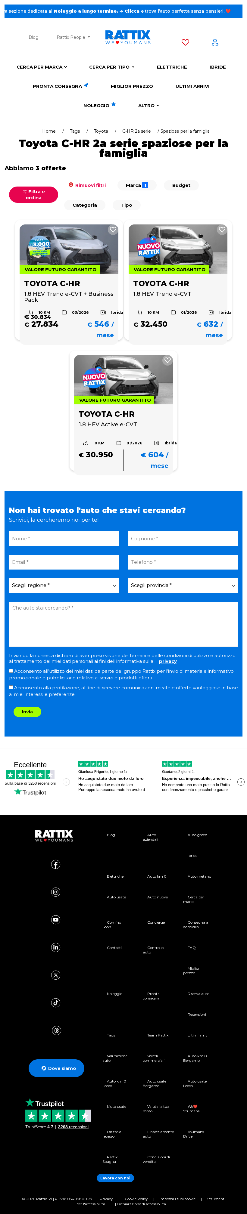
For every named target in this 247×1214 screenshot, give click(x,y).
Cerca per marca (39, 67)
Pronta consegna (58, 86)
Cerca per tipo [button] (110, 67)
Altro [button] (147, 105)
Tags (75, 131)
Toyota (101, 131)
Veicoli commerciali (153, 1058)
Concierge (156, 922)
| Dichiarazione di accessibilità (140, 1204)
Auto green (197, 835)
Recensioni (197, 1014)
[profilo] (215, 43)
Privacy (106, 1199)
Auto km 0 (157, 876)
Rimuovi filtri (90, 185)
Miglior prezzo (132, 86)
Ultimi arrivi (193, 86)
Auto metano (199, 876)
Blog (34, 37)
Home (49, 131)
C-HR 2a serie (136, 131)
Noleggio (97, 105)
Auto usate (116, 897)
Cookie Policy (136, 1199)
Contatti (114, 947)
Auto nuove (157, 897)
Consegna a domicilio (195, 924)
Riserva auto (198, 993)
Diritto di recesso (112, 1133)
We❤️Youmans (191, 1108)
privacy (168, 661)
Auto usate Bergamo (154, 1083)
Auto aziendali (150, 837)
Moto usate (116, 1106)
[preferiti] (185, 43)
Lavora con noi (115, 1178)
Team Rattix (157, 1035)
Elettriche (172, 67)
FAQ (192, 947)
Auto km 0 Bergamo (195, 1058)
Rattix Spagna (109, 1159)
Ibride (218, 67)
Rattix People (71, 37)
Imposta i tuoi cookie (177, 1199)
